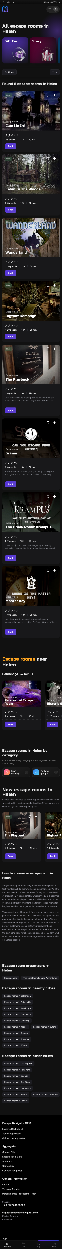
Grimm (11, 453)
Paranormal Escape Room (19, 702)
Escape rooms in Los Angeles (18, 1063)
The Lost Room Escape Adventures (40, 978)
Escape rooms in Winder (15, 1045)
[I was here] (54, 95)
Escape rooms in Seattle (15, 1094)
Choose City (8, 1152)
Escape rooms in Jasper (15, 1027)
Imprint (6, 1184)
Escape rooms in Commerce (17, 1014)
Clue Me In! (15, 126)
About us (7, 1161)
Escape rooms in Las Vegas (17, 1088)
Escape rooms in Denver (15, 1100)
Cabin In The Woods (23, 189)
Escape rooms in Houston (45, 1094)
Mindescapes (10, 978)
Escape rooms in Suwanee (16, 1039)
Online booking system (14, 1138)
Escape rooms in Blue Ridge (17, 1008)
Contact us (8, 1166)
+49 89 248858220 (51, 2)
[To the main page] (5, 9)
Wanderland (16, 252)
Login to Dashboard (12, 1129)
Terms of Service (11, 1189)
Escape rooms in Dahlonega (17, 996)
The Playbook (17, 379)
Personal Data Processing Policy (19, 1193)
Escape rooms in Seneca (16, 1033)
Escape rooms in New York (17, 1069)
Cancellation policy (12, 1170)
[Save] (48, 95)
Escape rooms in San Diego (17, 1082)
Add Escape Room (11, 1133)
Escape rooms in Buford (44, 1027)
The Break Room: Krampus (28, 527)
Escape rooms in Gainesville (17, 1002)
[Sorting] (55, 72)
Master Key (15, 601)
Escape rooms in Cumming (17, 1020)
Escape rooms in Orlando (16, 1076)
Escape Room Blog (12, 1156)
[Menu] (53, 9)
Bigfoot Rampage (20, 316)
